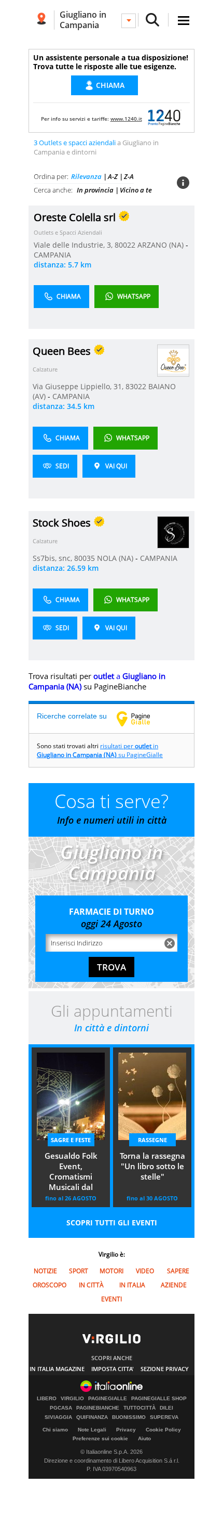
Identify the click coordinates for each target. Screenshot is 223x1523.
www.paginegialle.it (141, 718)
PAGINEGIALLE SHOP (159, 1398)
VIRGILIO (72, 1398)
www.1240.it (126, 118)
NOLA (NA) (116, 558)
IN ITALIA (132, 1285)
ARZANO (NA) (161, 245)
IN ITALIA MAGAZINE (57, 1369)
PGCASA (61, 1408)
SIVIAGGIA (58, 1417)
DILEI (166, 1408)
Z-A (129, 176)
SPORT (78, 1270)
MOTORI (111, 1270)
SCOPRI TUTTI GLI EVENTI (111, 1222)
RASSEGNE (152, 1140)
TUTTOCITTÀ (139, 1408)
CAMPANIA (52, 255)
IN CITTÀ (91, 1285)
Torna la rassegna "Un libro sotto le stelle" (152, 1166)
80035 (84, 558)
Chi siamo (55, 1429)
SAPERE (178, 1270)
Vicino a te (136, 190)
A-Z (113, 176)
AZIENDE (174, 1285)
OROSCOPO (49, 1285)
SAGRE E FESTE (71, 1140)
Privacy (126, 1429)
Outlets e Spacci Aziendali (68, 232)
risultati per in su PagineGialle (100, 750)
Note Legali (92, 1429)
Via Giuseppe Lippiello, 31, (79, 386)
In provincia (95, 190)
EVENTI (111, 1299)
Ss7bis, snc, (53, 558)
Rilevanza (86, 176)
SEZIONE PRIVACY (165, 1369)
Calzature (45, 369)
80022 (125, 245)
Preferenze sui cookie (100, 1438)
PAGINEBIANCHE (97, 1408)
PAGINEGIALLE (107, 1398)
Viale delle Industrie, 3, (74, 245)
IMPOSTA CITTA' (112, 1369)
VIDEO (145, 1270)
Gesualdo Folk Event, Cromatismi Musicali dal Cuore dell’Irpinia (71, 1172)
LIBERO (47, 1398)
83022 (136, 386)
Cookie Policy (163, 1429)
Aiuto (144, 1438)
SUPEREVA (164, 1417)
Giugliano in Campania (83, 20)
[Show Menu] (183, 20)
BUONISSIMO (129, 1417)
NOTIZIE (45, 1270)
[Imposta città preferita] (41, 20)
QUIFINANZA (92, 1417)
